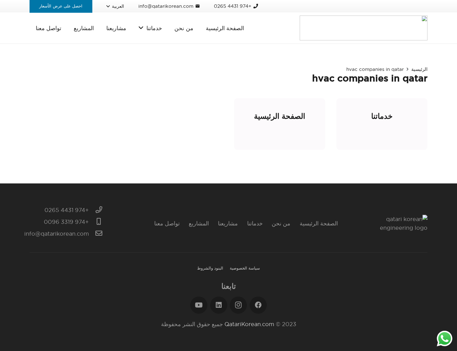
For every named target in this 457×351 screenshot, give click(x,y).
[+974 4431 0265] (95, 210)
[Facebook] (258, 305)
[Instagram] (238, 305)
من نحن (281, 223)
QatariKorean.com (249, 324)
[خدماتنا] (381, 124)
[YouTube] (198, 305)
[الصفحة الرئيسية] (279, 124)
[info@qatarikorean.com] (95, 233)
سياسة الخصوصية (245, 268)
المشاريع (199, 223)
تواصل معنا (167, 223)
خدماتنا (255, 223)
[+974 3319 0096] (95, 222)
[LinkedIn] (218, 305)
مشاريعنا (228, 223)
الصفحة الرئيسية (319, 223)
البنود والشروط (210, 268)
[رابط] (363, 28)
